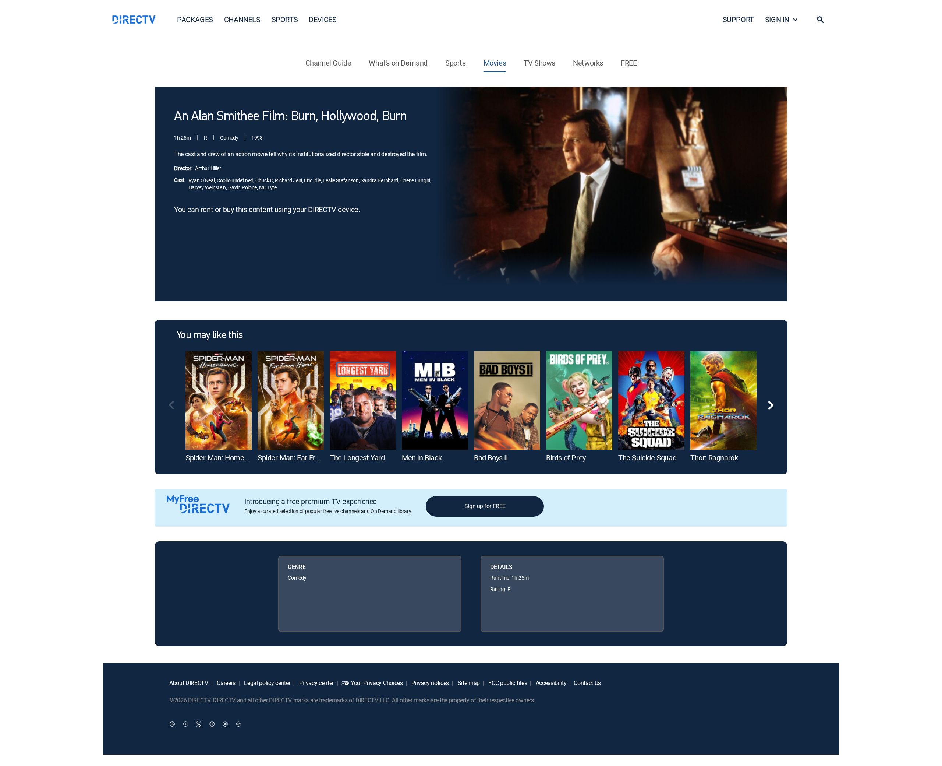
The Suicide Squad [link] (647, 458)
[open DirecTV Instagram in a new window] (212, 724)
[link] (218, 400)
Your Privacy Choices (377, 683)
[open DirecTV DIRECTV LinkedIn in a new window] (172, 724)
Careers (226, 683)
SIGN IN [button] (777, 19)
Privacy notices (429, 683)
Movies (495, 63)
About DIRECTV (188, 683)
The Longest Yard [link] (357, 458)
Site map (468, 683)
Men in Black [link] (422, 458)
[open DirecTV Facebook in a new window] (185, 724)
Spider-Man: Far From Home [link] (302, 458)
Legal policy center (267, 683)
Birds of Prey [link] (566, 458)
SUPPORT (738, 19)
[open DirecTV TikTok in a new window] (238, 724)
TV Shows (539, 63)
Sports (455, 63)
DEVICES (322, 19)
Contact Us (587, 683)
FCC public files (507, 683)
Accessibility (550, 683)
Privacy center (316, 683)
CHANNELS (242, 19)
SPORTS (285, 19)
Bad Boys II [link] (491, 458)
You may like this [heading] (209, 335)
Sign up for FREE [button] (484, 506)
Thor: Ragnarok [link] (714, 458)
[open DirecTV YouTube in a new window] (225, 724)
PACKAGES (195, 19)
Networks (588, 63)
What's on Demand (398, 63)
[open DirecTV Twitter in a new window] (199, 724)
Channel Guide (328, 63)
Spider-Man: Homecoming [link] (226, 458)
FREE (629, 63)
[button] (820, 19)
